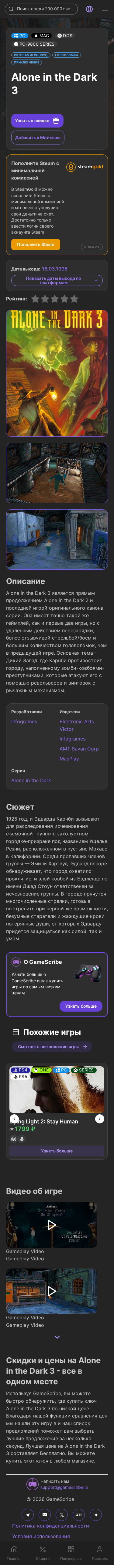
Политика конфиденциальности (50, 1526)
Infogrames (24, 721)
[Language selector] (89, 9)
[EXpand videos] (57, 1337)
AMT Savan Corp (79, 749)
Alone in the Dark (31, 780)
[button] (19, 35)
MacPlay (69, 759)
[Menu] (105, 9)
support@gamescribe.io (64, 1487)
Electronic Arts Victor (77, 725)
